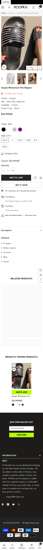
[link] (21, 340)
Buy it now (22, 185)
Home (3, 13)
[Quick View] (14, 369)
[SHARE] (40, 178)
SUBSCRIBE (22, 435)
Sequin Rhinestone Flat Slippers (21, 396)
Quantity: (5, 165)
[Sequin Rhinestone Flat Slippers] (21, 376)
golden (16, 404)
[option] (21, 43)
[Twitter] (19, 504)
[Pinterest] (2, 504)
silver (19, 404)
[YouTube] (13, 504)
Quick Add (21, 392)
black (13, 404)
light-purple (22, 404)
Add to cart (16, 177)
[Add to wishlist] (35, 178)
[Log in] (33, 7)
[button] (35, 68)
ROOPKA (6, 2)
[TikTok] (8, 504)
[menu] (2, 7)
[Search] (9, 7)
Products (11, 13)
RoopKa (12, 98)
